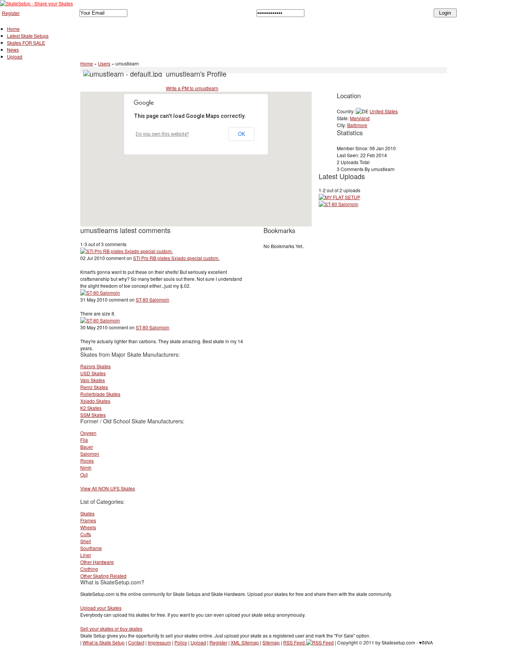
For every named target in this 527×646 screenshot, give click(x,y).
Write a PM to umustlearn (192, 88)
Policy (180, 642)
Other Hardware (97, 562)
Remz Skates (94, 387)
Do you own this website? (162, 134)
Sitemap (271, 642)
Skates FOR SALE (26, 42)
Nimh (85, 467)
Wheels (88, 527)
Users (104, 63)
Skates (87, 513)
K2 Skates (90, 407)
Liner (85, 555)
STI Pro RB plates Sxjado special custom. (176, 258)
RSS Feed (294, 642)
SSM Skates (93, 414)
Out (84, 474)
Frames (88, 520)
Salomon (89, 453)
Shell (85, 541)
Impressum (159, 642)
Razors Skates (95, 366)
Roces (87, 460)
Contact (136, 642)
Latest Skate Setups (28, 35)
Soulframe (91, 548)
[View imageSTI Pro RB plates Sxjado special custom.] (126, 251)
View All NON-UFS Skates (107, 488)
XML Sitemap (245, 642)
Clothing (89, 568)
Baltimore (357, 125)
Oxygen (88, 433)
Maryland (360, 118)
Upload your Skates (101, 607)
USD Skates (93, 373)
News (13, 49)
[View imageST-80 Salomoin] (100, 292)
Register (11, 13)
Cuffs (85, 534)
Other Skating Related (103, 575)
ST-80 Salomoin (152, 299)
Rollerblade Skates (100, 394)
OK (241, 134)
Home (13, 28)
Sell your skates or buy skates (111, 628)
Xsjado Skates (95, 401)
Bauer (86, 446)
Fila (84, 439)
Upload (14, 56)
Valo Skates (92, 380)
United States (384, 111)
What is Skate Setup (104, 642)
